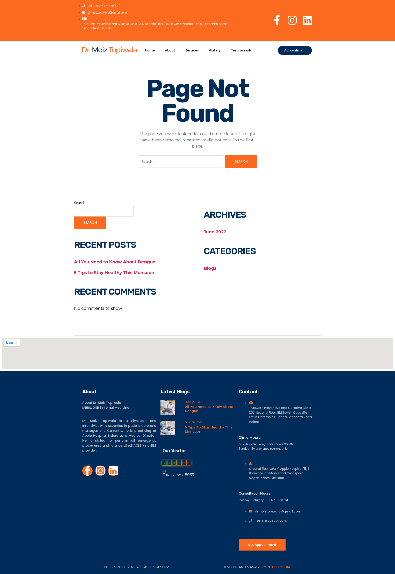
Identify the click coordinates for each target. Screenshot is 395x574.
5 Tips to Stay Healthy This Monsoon (114, 272)
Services (192, 50)
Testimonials (241, 50)
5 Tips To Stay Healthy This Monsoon (208, 429)
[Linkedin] (307, 20)
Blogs (210, 268)
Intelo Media (278, 567)
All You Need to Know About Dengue (115, 261)
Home (150, 50)
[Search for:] (179, 162)
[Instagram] (292, 20)
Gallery (214, 50)
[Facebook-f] (277, 20)
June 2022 (215, 231)
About (170, 50)
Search (79, 203)
